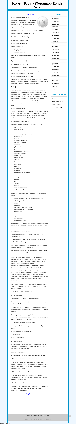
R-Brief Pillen (55, 66)
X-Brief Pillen (55, 83)
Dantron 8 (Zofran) (57, 107)
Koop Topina (30, 14)
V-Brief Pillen (55, 78)
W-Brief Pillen (55, 81)
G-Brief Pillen (55, 35)
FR (39, 419)
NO (42, 419)
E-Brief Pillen (55, 29)
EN (34, 419)
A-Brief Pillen (55, 18)
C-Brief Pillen (55, 24)
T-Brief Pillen (55, 72)
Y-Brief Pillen (55, 86)
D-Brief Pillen (55, 27)
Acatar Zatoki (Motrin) (57, 101)
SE (50, 419)
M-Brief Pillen (55, 52)
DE (26, 419)
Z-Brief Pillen (55, 89)
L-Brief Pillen (55, 49)
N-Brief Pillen (55, 55)
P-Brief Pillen (55, 61)
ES (32, 419)
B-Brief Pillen (55, 21)
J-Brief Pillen (55, 44)
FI (36, 419)
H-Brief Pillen (55, 38)
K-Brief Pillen (55, 46)
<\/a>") (10, 423)
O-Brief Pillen (55, 58)
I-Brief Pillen (55, 41)
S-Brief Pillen (55, 69)
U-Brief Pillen (55, 75)
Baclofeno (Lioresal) (57, 98)
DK (29, 419)
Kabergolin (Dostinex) (57, 104)
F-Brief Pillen (55, 32)
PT (47, 419)
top (70, 415)
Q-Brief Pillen (55, 63)
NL (44, 419)
